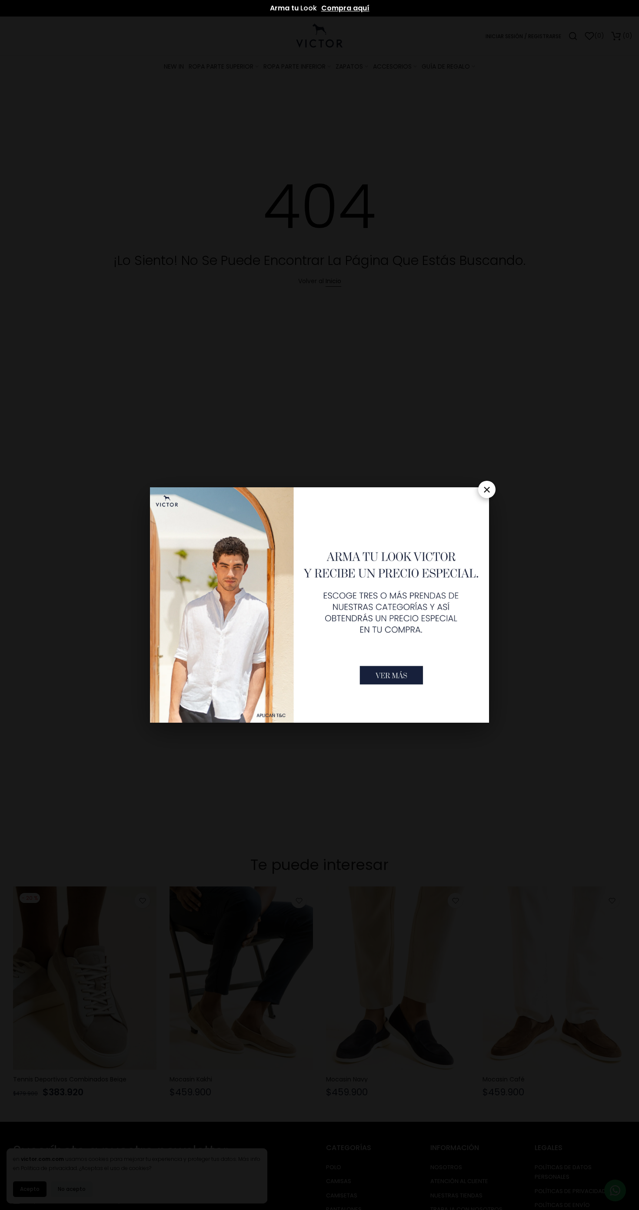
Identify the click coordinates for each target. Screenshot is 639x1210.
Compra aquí (345, 8)
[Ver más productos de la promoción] (391, 675)
